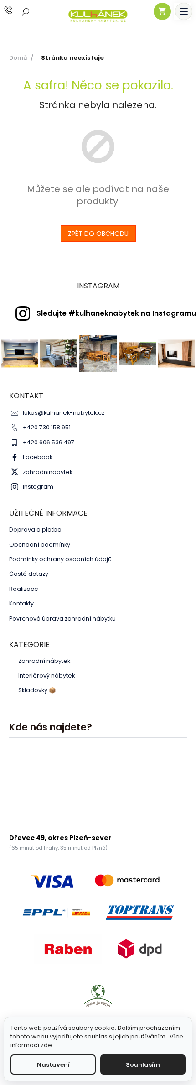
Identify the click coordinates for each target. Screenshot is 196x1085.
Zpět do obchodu (98, 233)
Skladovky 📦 (37, 690)
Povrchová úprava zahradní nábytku (62, 618)
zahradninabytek (47, 472)
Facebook (37, 457)
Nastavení (53, 1064)
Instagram (38, 486)
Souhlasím (143, 1064)
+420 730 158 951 (47, 427)
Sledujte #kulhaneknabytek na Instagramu (116, 313)
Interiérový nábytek (46, 675)
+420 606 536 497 (48, 442)
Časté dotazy (28, 574)
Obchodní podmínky (39, 544)
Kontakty (21, 603)
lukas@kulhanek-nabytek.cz (63, 413)
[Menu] (183, 11)
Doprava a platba (35, 529)
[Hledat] (26, 11)
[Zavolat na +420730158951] (17, 10)
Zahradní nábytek (44, 661)
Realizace (23, 589)
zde (46, 1045)
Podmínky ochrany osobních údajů (60, 559)
